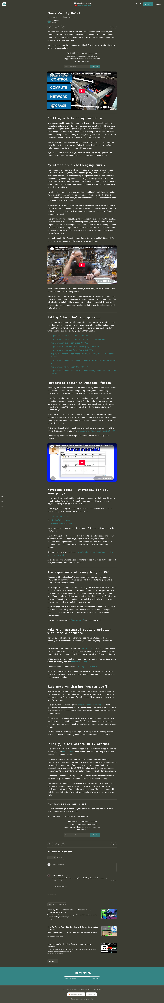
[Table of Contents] (2, 501)
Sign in (158, 4)
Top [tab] (50, 904)
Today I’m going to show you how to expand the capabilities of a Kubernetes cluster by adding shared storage (72, 916)
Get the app (91, 994)
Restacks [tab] (60, 858)
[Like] (48, 921)
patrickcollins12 (88, 648)
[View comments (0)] (65, 921)
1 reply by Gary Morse (60, 886)
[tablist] (55, 858)
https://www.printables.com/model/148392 (69, 336)
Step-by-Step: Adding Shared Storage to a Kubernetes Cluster (69, 911)
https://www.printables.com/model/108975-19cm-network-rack (78, 339)
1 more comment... (53, 895)
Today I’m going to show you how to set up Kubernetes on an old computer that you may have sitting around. (72, 933)
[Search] (136, 4)
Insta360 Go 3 (68, 752)
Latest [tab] (55, 904)
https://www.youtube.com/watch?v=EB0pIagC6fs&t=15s (75, 346)
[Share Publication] (141, 4)
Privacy (84, 989)
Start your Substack (77, 994)
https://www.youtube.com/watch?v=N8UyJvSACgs (72, 350)
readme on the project (80, 662)
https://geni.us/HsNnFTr (86, 667)
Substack (72, 999)
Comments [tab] (52, 858)
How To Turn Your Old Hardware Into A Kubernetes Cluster (72, 928)
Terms (90, 989)
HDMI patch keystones (60, 520)
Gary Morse (55, 20)
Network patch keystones (62, 523)
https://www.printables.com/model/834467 (96, 431)
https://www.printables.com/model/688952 (69, 343)
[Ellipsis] (115, 875)
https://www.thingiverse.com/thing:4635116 (69, 367)
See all (51, 961)
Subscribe (148, 4)
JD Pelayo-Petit (56, 875)
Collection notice (98, 989)
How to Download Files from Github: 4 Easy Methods (69, 945)
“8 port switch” (77, 620)
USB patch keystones (60, 516)
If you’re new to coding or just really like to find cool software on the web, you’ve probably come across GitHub (71, 950)
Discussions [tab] (62, 904)
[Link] (44, 118)
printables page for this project (91, 705)
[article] (82, 915)
